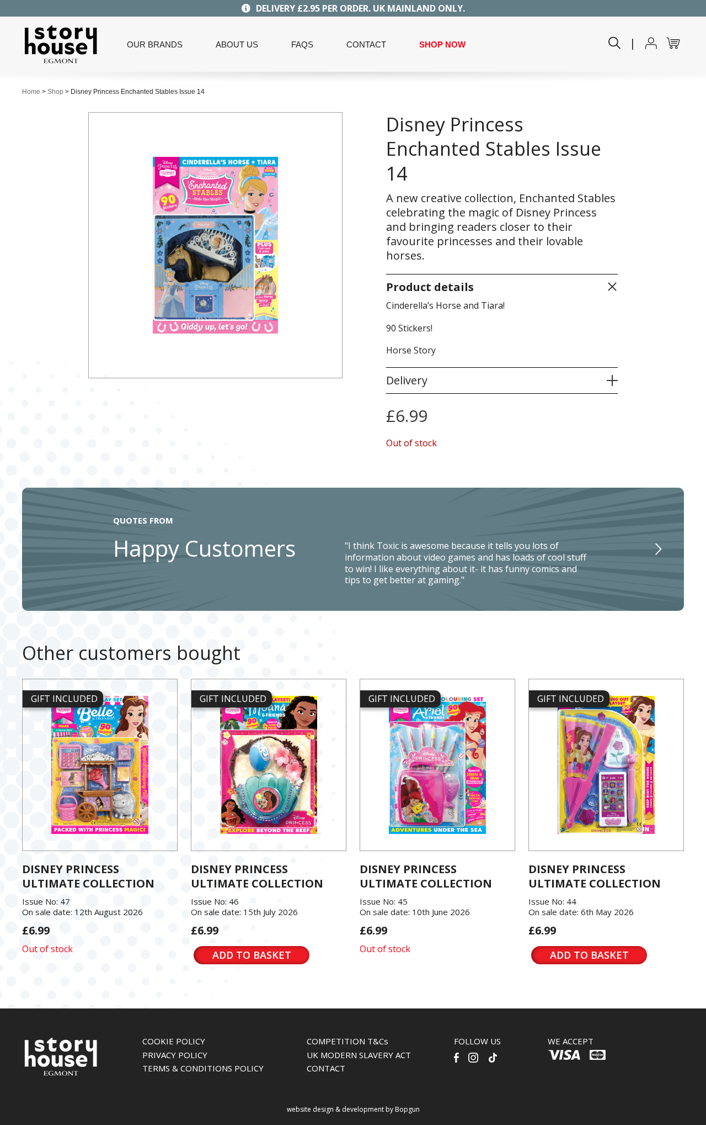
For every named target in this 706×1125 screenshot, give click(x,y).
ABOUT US (237, 44)
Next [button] (658, 549)
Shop (55, 92)
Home (31, 92)
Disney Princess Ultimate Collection (88, 876)
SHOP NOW (442, 44)
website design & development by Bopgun (353, 1109)
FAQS (302, 44)
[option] (353, 549)
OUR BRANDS (155, 44)
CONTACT (366, 44)
